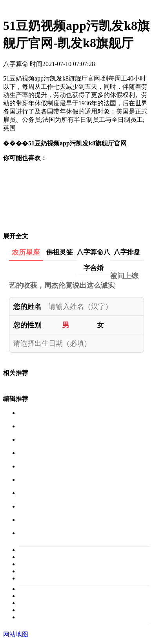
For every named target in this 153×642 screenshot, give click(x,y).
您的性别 (27, 325)
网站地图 (15, 634)
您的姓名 (27, 306)
